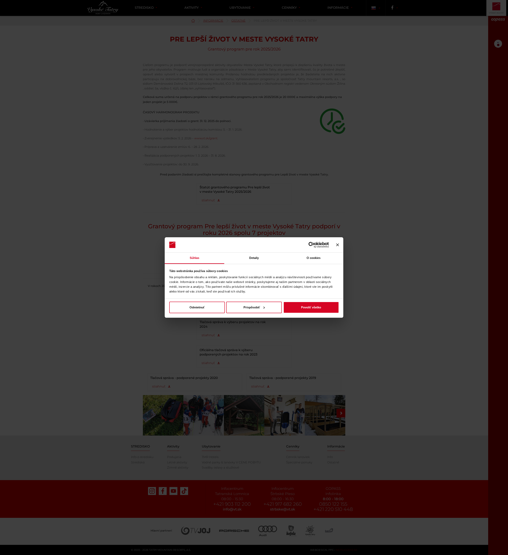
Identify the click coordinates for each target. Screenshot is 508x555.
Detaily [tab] (254, 258)
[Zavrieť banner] (337, 244)
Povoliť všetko (311, 307)
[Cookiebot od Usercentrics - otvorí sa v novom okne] (311, 245)
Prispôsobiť (251, 307)
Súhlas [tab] (194, 258)
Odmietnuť (197, 307)
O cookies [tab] (314, 258)
